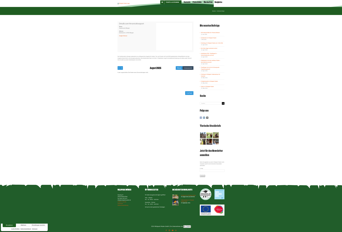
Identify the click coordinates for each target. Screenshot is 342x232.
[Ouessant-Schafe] (216, 135)
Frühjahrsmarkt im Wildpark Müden (209, 81)
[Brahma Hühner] (209, 135)
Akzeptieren (9, 225)
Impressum (34, 229)
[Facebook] (201, 118)
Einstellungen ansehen (38, 225)
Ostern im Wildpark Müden (207, 86)
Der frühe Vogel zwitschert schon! (209, 48)
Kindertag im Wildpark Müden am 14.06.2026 (212, 43)
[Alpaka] (203, 141)
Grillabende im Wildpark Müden (208, 38)
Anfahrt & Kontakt (122, 202)
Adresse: (121, 31)
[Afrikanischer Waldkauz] (209, 141)
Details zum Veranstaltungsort (131, 24)
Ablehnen (23, 225)
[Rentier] (203, 135)
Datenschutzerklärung (25, 229)
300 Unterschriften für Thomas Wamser (210, 32)
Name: (120, 26)
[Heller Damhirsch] (216, 141)
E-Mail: (201, 168)
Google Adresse (123, 35)
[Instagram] (204, 118)
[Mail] (207, 118)
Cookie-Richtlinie (15, 229)
